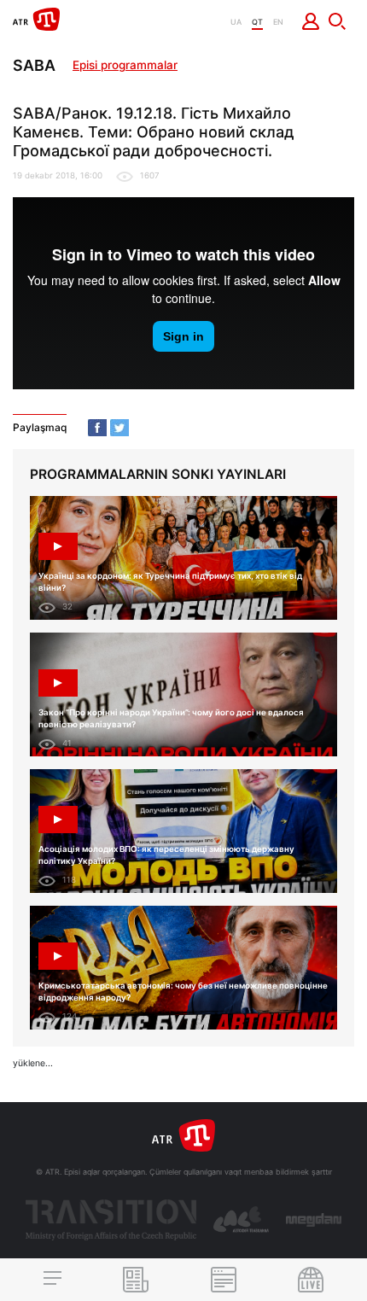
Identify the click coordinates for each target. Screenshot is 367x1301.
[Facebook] (97, 427)
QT (257, 22)
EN (278, 22)
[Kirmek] (311, 21)
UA (236, 22)
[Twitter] (119, 427)
